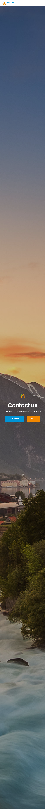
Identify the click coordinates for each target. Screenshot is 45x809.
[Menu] (41, 3)
